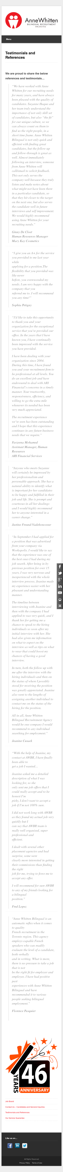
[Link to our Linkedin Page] (17, 1146)
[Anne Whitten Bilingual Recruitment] (31, 20)
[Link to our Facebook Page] (9, 1146)
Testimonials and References (17, 1112)
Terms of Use (37, 1163)
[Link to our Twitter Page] (24, 1146)
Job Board (9, 1101)
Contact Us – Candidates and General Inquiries (25, 1107)
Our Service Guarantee (14, 1118)
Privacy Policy (24, 1163)
